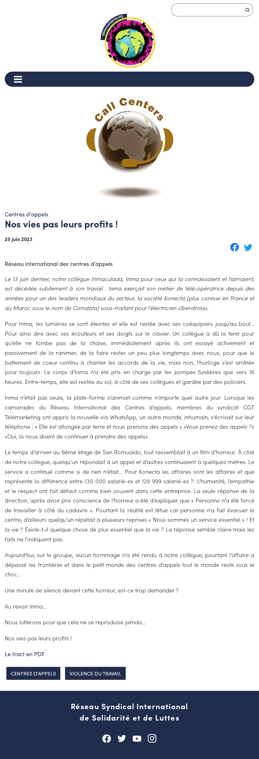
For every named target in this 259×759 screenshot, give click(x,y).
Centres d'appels (33, 673)
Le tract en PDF (25, 654)
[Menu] (18, 79)
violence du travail (95, 673)
